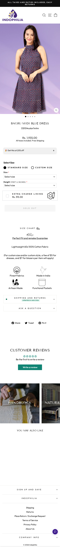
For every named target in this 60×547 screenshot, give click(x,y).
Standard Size (18, 167)
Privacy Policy (30, 524)
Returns (30, 512)
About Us (30, 529)
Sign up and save (29, 489)
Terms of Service (30, 520)
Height (14, 182)
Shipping (30, 507)
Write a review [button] (30, 367)
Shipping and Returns (30, 299)
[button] (55, 531)
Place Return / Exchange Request (30, 516)
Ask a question (30, 308)
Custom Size (43, 167)
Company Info (29, 537)
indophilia (29, 498)
